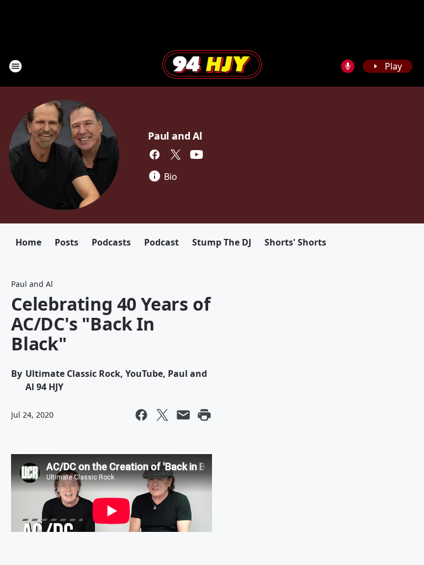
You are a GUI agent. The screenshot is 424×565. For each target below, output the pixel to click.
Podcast (161, 242)
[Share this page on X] (162, 415)
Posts (66, 242)
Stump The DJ (221, 242)
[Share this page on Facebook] (141, 415)
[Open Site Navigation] (15, 66)
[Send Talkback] (347, 66)
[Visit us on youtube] (196, 154)
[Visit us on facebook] (154, 154)
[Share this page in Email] (183, 415)
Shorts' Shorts (295, 242)
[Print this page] (204, 415)
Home (28, 242)
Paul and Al (175, 135)
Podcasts (111, 242)
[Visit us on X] (175, 154)
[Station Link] (212, 65)
